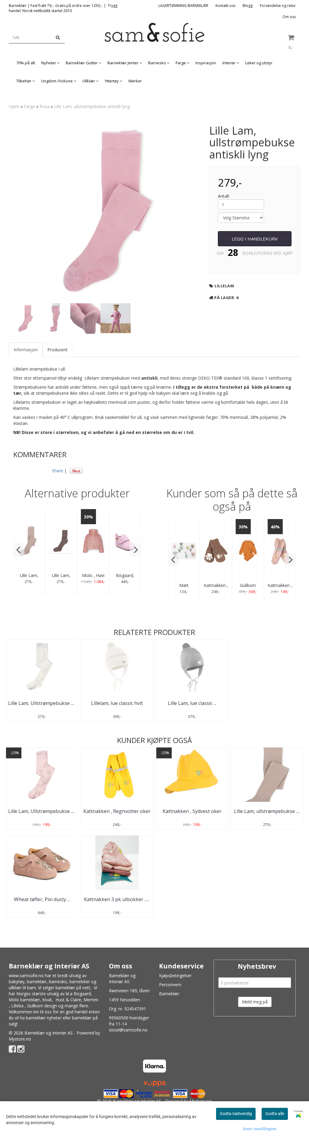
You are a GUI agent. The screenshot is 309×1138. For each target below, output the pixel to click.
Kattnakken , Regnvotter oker (117, 811)
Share (57, 470)
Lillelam (224, 285)
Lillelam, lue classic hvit (117, 703)
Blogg (248, 5)
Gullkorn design (42, 1006)
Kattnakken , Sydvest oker (192, 811)
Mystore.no (20, 1039)
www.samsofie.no (26, 975)
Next (208, 210)
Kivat (47, 1000)
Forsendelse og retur (278, 5)
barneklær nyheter (44, 1018)
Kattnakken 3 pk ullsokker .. (117, 899)
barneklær (36, 981)
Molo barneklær (24, 1000)
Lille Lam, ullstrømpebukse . (267, 811)
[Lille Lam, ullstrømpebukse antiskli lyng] (104, 210)
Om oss (289, 16)
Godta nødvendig (236, 1113)
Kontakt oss (225, 5)
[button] (18, 549)
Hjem (14, 106)
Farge (29, 106)
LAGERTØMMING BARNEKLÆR (183, 5)
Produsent (57, 349)
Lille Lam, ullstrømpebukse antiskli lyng (92, 106)
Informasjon (26, 349)
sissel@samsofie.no (128, 1030)
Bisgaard (82, 993)
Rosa (44, 106)
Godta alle (274, 1113)
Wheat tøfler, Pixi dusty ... (42, 899)
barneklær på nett (73, 987)
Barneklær (169, 993)
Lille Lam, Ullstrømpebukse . (42, 703)
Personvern (170, 984)
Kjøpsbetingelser (175, 975)
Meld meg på (255, 1002)
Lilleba (17, 1006)
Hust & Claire (68, 1000)
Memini (91, 1000)
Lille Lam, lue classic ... (192, 703)
